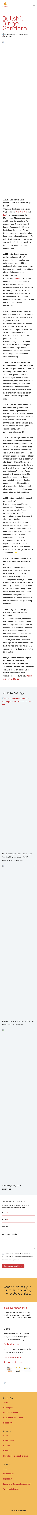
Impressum (7, 1479)
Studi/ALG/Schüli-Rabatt (13, 1418)
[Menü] (34, 6)
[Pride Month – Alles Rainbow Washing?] (18, 941)
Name (5, 1213)
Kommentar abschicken (13, 1266)
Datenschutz (8, 1474)
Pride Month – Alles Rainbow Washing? (18, 1021)
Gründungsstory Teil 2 (11, 1186)
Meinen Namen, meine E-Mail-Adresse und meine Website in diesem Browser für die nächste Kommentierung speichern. (17, 1257)
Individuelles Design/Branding (15, 1456)
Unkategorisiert (7, 36)
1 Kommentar (18, 860)
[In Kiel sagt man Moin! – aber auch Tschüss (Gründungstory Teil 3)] (18, 773)
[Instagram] (12, 1323)
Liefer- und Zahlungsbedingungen (17, 1484)
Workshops (8, 1451)
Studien (18, 278)
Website (5, 1226)
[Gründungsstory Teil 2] (18, 1105)
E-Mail (5, 1220)
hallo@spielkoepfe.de (13, 1357)
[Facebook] (6, 1323)
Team (5, 1403)
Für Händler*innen (10, 1413)
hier (17, 212)
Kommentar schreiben (10, 1234)
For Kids (6, 1446)
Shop (5, 1436)
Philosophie (8, 1408)
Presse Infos (8, 1423)
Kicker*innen (8, 1441)
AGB (5, 1469)
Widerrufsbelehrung (11, 1489)
